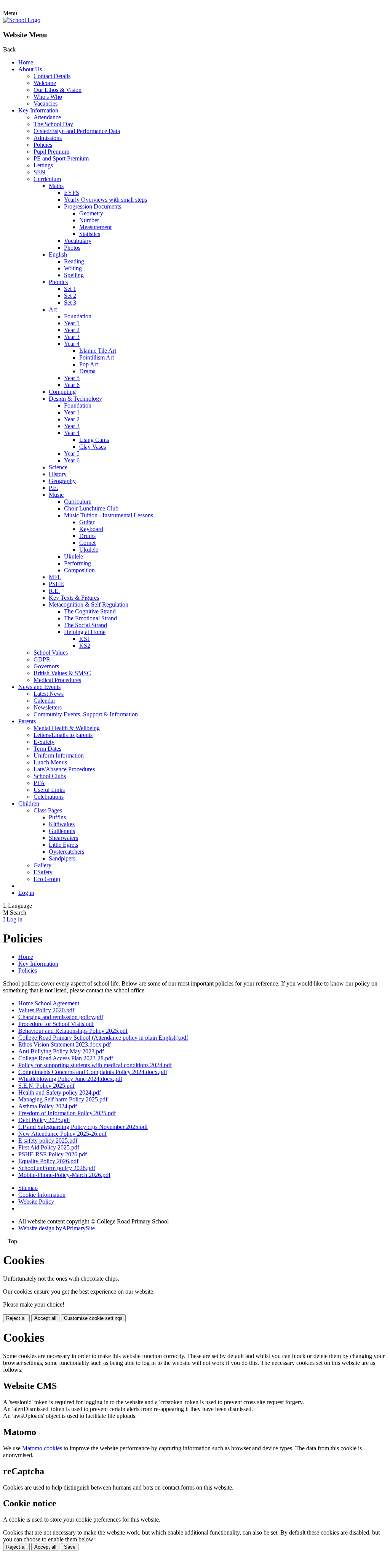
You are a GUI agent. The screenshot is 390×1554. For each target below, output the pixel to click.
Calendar (44, 700)
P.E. (53, 488)
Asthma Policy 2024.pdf (47, 1106)
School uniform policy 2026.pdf (56, 1168)
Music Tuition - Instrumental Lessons (108, 515)
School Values (51, 652)
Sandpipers (62, 858)
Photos (72, 247)
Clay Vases (92, 446)
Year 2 (72, 330)
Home (25, 62)
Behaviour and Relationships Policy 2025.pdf (73, 1030)
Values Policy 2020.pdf (46, 1010)
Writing (73, 268)
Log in (26, 892)
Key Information (38, 110)
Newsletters (48, 707)
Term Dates (47, 748)
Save (69, 1547)
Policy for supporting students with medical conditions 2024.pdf (95, 1065)
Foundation (77, 316)
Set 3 (70, 302)
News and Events (39, 687)
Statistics (89, 234)
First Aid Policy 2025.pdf (48, 1147)
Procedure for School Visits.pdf (56, 1024)
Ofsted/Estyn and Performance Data (77, 131)
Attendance (47, 117)
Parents (27, 721)
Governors (46, 666)
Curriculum (47, 179)
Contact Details (52, 76)
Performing (77, 563)
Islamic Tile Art (97, 350)
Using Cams (94, 440)
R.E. (54, 591)
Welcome (45, 83)
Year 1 (72, 323)
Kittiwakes (62, 824)
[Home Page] (21, 20)
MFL (55, 577)
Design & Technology (75, 398)
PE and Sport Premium (61, 158)
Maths (56, 186)
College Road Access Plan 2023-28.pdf (65, 1058)
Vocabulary (77, 241)
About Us (30, 69)
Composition (79, 570)
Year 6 (72, 385)
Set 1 (70, 289)
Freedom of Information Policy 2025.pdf (67, 1113)
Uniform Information (59, 755)
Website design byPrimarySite (56, 1228)
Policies (43, 144)
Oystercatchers (66, 851)
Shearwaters (63, 838)
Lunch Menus (50, 762)
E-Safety (44, 741)
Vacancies (46, 103)
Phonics (58, 282)
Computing (62, 391)
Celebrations (49, 796)
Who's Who (48, 96)
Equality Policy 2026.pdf (48, 1161)
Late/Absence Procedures (64, 769)
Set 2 (70, 295)
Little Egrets (63, 844)
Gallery (42, 865)
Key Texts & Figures (74, 597)
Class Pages (48, 810)
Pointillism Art (96, 357)
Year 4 (72, 343)
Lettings (43, 165)
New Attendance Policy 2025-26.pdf (62, 1133)
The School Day (53, 124)
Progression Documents (92, 206)
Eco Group (47, 879)
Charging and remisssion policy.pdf (60, 1017)
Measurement (95, 227)
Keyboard (91, 529)
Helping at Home (84, 632)
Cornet (87, 542)
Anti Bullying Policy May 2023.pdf (61, 1051)
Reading (74, 261)
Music (56, 494)
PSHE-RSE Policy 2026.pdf (52, 1154)
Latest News (49, 693)
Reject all (16, 1318)
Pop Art (88, 364)
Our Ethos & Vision (58, 90)
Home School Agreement (48, 1003)
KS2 (84, 645)
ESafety (43, 872)
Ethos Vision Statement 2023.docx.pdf (64, 1044)
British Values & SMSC (62, 673)
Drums (87, 536)
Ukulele (88, 549)
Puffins (57, 817)
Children (28, 803)
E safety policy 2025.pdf (47, 1140)
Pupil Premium (51, 151)
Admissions (48, 138)
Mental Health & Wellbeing (67, 728)
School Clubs (50, 776)
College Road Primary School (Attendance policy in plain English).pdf (103, 1037)
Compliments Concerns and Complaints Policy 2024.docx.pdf (92, 1072)
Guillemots (62, 831)
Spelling (74, 275)
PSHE (56, 584)
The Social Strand (85, 625)
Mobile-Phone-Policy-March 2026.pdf (64, 1175)
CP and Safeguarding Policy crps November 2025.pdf (83, 1127)
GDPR (42, 659)
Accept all (45, 1318)
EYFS (71, 192)
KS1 (84, 639)
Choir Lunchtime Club (91, 508)
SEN (39, 172)
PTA (39, 783)
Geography (62, 481)
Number (89, 220)
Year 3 (72, 337)
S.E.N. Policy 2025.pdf (46, 1085)
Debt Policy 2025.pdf (44, 1120)
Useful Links (49, 790)
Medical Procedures (57, 680)
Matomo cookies (42, 1448)
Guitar (86, 522)
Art (53, 309)
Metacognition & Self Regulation (88, 604)
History (58, 474)
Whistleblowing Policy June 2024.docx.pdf (70, 1079)
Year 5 (72, 378)
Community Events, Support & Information (86, 714)
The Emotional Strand (90, 618)
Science (58, 467)
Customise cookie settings (93, 1318)
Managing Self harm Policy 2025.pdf (62, 1099)
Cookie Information (42, 1194)
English (58, 254)
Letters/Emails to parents (63, 735)
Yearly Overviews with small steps (105, 199)
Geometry (91, 213)
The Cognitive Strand (90, 611)
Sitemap (28, 1188)
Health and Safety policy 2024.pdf (59, 1092)
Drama (87, 371)
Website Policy (36, 1201)
